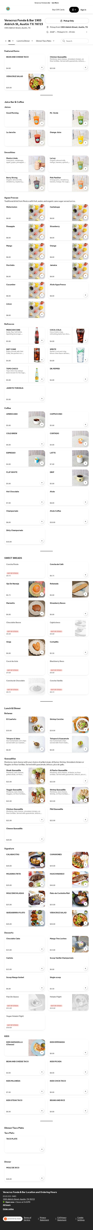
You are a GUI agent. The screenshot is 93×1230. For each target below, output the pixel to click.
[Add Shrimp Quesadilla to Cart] (85, 800)
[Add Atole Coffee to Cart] (85, 521)
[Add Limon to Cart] (42, 314)
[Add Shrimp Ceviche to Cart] (85, 730)
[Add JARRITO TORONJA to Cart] (42, 398)
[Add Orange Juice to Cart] (85, 143)
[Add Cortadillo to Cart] (85, 652)
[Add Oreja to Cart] (42, 652)
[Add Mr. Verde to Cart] (85, 123)
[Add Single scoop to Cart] (85, 988)
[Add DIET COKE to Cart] (42, 360)
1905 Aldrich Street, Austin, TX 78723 (19, 1199)
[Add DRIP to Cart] (85, 483)
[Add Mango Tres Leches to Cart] (85, 949)
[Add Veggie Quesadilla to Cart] (42, 800)
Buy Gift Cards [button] (58, 9)
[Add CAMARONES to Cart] (85, 865)
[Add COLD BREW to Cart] (42, 444)
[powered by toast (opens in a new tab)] (12, 1218)
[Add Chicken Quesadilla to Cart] (85, 67)
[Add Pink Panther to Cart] (85, 188)
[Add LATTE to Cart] (85, 463)
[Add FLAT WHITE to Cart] (42, 483)
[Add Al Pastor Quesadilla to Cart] (85, 781)
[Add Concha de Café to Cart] (85, 575)
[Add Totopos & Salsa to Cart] (42, 749)
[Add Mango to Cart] (42, 256)
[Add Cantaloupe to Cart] (85, 217)
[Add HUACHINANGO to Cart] (85, 884)
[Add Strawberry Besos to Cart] (85, 613)
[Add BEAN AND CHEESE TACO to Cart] (42, 67)
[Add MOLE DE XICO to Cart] (42, 1178)
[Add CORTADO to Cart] (85, 444)
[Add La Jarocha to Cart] (42, 143)
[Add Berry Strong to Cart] (42, 188)
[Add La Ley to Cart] (85, 169)
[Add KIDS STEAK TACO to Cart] (42, 1111)
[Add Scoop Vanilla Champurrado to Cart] (85, 968)
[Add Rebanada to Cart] (85, 594)
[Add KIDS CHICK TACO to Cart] (85, 1091)
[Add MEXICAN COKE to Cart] (42, 340)
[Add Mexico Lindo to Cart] (42, 169)
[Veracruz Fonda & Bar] (8, 9)
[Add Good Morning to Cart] (42, 123)
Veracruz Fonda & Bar (42, 3)
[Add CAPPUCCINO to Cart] (85, 424)
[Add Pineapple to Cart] (42, 237)
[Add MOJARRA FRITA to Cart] (42, 884)
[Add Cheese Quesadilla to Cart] (42, 839)
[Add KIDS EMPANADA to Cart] (85, 1052)
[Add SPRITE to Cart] (85, 360)
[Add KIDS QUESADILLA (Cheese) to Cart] (42, 1052)
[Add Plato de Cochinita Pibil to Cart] (85, 904)
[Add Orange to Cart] (85, 256)
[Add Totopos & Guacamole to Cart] (85, 749)
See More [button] (55, 3)
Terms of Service (27, 1218)
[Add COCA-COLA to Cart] (85, 340)
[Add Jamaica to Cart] (85, 276)
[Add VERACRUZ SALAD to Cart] (42, 87)
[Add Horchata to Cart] (42, 276)
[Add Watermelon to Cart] (42, 217)
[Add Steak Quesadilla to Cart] (42, 781)
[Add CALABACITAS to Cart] (42, 865)
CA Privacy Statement (61, 1218)
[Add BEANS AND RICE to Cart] (85, 1111)
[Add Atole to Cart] (85, 502)
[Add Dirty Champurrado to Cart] (42, 541)
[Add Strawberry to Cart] (85, 237)
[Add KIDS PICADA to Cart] (85, 1072)
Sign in (83, 10)
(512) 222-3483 (9, 1196)
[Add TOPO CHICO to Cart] (42, 379)
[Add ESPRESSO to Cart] (42, 463)
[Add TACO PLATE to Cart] (42, 1149)
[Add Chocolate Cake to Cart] (42, 949)
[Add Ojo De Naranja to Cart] (42, 594)
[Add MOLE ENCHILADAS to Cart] (42, 904)
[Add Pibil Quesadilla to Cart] (85, 820)
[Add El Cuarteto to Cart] (42, 730)
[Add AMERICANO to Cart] (42, 424)
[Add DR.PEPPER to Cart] (85, 379)
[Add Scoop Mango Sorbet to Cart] (42, 988)
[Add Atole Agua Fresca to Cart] (85, 295)
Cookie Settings (81, 1218)
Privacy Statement (44, 1218)
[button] (25, 41)
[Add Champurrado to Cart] (42, 521)
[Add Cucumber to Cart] (42, 295)
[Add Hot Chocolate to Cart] (42, 502)
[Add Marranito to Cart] (42, 613)
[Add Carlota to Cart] (42, 968)
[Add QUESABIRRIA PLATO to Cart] (42, 923)
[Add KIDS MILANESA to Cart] (42, 1091)
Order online (8, 1209)
